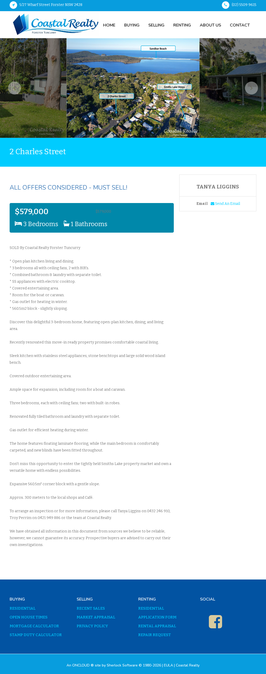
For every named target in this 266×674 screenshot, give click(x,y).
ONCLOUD (81, 665)
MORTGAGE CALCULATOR (34, 626)
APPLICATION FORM (157, 617)
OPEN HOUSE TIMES (29, 617)
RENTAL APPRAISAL (157, 626)
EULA (168, 665)
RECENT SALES (91, 608)
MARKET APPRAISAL (96, 617)
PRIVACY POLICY (92, 626)
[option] (133, 88)
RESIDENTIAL (23, 608)
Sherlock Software (122, 665)
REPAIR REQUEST (154, 635)
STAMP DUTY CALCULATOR (36, 635)
